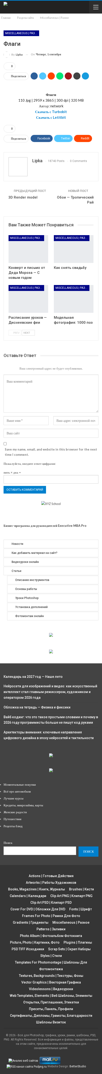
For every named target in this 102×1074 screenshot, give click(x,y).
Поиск (8, 843)
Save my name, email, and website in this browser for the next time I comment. (51, 451)
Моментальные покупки (20, 784)
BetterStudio (78, 1066)
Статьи (16, 571)
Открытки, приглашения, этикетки (51, 1002)
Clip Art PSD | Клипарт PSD (51, 902)
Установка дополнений (31, 607)
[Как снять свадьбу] (73, 249)
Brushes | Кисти (81, 889)
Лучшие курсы (13, 798)
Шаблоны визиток (51, 1022)
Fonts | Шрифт (80, 909)
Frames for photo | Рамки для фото (51, 916)
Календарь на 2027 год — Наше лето (33, 677)
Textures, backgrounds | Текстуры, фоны (51, 976)
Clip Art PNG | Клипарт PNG (71, 896)
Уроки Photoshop (27, 598)
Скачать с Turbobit (51, 111)
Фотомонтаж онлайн (29, 616)
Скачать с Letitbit (51, 117)
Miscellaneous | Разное (22, 33)
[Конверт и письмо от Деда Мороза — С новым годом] (28, 249)
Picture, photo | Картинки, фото (35, 942)
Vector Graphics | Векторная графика (51, 982)
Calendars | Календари (28, 896)
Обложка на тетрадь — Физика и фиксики (37, 707)
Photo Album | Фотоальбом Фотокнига (51, 936)
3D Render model (22, 197)
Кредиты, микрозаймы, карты (23, 805)
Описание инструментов (32, 580)
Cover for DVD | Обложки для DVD (37, 909)
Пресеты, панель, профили (51, 1009)
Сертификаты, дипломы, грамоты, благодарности (51, 1015)
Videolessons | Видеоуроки (51, 989)
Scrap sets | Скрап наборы (69, 949)
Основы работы (26, 589)
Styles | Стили (51, 956)
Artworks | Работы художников (51, 882)
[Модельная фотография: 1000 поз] (73, 299)
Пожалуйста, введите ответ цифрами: (30, 464)
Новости (17, 544)
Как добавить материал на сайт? (34, 553)
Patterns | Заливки (51, 929)
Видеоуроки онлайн (25, 562)
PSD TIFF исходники (28, 949)
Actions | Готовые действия (51, 876)
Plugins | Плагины (78, 942)
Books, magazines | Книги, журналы (36, 889)
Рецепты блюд (13, 826)
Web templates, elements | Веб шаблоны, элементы (51, 996)
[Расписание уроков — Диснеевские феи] (28, 299)
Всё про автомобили (17, 791)
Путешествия (12, 819)
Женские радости (15, 812)
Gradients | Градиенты (30, 922)
